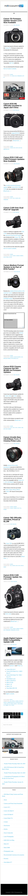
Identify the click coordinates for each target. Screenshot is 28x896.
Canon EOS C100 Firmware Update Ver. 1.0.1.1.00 (13, 577)
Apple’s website (10, 693)
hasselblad (18, 702)
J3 (22, 702)
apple (11, 699)
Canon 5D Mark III (8, 814)
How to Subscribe (8, 833)
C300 (5, 189)
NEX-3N (8, 703)
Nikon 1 (15, 703)
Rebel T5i (8, 705)
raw (19, 703)
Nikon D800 (7, 847)
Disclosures (7, 825)
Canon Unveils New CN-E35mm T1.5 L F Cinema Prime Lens (12, 439)
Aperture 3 (12, 665)
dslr (17, 565)
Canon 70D (18, 237)
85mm (18, 489)
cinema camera (19, 255)
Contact (6, 822)
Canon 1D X (7, 807)
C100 (11, 198)
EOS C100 (8, 614)
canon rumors (17, 357)
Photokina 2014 (14, 358)
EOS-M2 (20, 147)
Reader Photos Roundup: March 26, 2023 (14, 763)
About (5, 799)
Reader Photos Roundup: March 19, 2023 (14, 772)
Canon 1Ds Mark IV (9, 810)
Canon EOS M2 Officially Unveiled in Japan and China (13, 106)
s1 (10, 705)
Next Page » (17, 716)
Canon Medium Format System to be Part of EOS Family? (14, 267)
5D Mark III (11, 482)
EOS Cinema (8, 429)
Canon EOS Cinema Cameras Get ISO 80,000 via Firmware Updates (12, 369)
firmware (19, 75)
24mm (10, 489)
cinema (15, 508)
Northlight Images (8, 298)
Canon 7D (8, 48)
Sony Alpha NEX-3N (11, 688)
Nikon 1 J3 (9, 684)
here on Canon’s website (10, 68)
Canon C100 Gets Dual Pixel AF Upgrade (13, 209)
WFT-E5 (11, 63)
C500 (15, 396)
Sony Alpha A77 (8, 862)
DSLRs (6, 829)
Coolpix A (21, 701)
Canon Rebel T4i (8, 818)
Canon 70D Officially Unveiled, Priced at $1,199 (12, 519)
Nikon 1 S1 (9, 686)
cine (22, 427)
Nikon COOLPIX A (11, 680)
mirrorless (6, 149)
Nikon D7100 (9, 682)
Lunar (5, 703)
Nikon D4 (6, 844)
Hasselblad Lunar (10, 678)
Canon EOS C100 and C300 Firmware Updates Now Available (14, 159)
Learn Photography (9, 836)
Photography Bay (14, 6)
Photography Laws (8, 851)
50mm (14, 489)
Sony (13, 705)
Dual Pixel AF (7, 257)
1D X (6, 482)
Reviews (6, 858)
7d (10, 75)
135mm (8, 491)
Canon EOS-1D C (11, 669)
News (5, 567)
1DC (11, 701)
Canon (11, 74)
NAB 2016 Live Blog (9, 840)
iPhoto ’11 (19, 665)
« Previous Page (8, 713)
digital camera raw (8, 702)
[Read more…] (17, 140)
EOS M (17, 147)
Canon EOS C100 (16, 187)
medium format (7, 358)
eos (16, 75)
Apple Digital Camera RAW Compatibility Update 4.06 (13, 640)
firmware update (15, 630)
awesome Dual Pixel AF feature (13, 235)
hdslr (22, 565)
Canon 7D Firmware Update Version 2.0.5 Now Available (13, 21)
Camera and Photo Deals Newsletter (13, 803)
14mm (7, 489)
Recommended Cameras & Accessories (14, 855)
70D (10, 565)
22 (11, 716)
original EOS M (15, 133)
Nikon (12, 703)
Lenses (15, 506)
